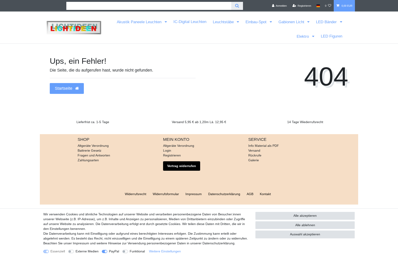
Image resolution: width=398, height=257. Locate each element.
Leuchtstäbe (224, 22)
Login (167, 150)
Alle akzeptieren (305, 215)
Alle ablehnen (305, 225)
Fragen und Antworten (94, 155)
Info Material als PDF (263, 145)
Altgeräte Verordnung (93, 145)
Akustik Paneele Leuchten (140, 22)
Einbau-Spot (257, 22)
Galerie (253, 160)
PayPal (114, 251)
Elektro (303, 36)
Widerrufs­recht (135, 194)
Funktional (137, 251)
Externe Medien (87, 251)
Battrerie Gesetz (89, 150)
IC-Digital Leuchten (189, 22)
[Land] (318, 6)
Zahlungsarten (88, 160)
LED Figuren (331, 36)
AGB (250, 194)
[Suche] (237, 6)
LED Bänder (327, 22)
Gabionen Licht (291, 22)
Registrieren (172, 155)
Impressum (193, 194)
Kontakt (265, 194)
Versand (254, 150)
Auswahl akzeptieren (305, 234)
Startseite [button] (64, 88)
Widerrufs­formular (166, 194)
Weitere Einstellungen (165, 251)
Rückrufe (254, 155)
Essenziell (57, 251)
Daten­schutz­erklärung (224, 194)
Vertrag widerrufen (181, 166)
